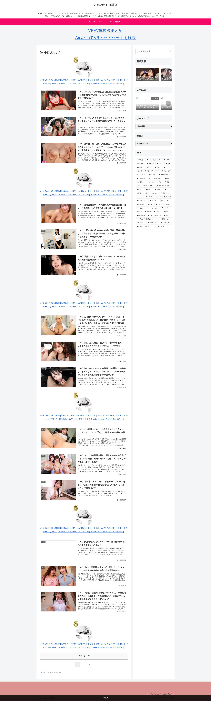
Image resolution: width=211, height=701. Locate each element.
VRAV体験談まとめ (105, 30)
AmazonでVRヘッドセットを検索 (105, 37)
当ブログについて (155, 694)
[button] (170, 51)
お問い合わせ (167, 694)
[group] (148, 74)
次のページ (84, 656)
